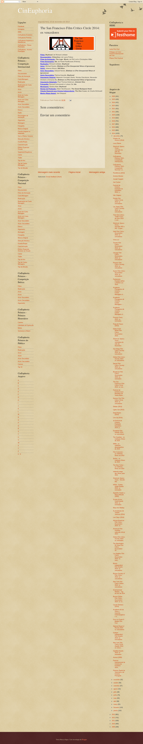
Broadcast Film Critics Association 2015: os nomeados (118, 375)
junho (115, 695)
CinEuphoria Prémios (25, 38)
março (116, 704)
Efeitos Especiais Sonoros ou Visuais (24, 250)
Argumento (21, 120)
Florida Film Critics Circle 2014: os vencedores (118, 201)
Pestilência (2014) (119, 173)
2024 (113, 102)
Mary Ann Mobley (118, 508)
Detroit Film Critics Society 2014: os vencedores (118, 366)
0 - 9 (19, 454)
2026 (113, 96)
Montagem (21, 123)
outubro (116, 683)
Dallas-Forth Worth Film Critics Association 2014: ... (117, 332)
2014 (113, 133)
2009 (113, 727)
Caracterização (23, 145)
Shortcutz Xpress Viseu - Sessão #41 (119, 479)
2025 (113, 99)
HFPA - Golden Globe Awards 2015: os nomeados (118, 487)
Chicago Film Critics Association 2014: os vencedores (117, 256)
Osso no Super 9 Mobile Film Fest (118, 621)
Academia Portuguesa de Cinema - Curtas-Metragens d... (118, 291)
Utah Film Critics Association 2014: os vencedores (118, 234)
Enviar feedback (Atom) (54, 177)
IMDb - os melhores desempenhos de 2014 (118, 446)
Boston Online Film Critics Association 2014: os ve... (118, 599)
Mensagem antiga (97, 172)
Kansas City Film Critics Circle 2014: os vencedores (118, 400)
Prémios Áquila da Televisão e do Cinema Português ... (119, 673)
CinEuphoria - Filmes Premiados (24, 46)
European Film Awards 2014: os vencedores (118, 432)
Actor (19, 89)
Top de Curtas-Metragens (22, 164)
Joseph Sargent (118, 179)
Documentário (22, 73)
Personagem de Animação (23, 116)
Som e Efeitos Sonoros (25, 136)
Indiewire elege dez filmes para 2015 (119, 473)
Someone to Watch (24, 331)
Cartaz (20, 155)
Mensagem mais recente (49, 172)
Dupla (20, 113)
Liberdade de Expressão (26, 325)
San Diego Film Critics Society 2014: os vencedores (118, 351)
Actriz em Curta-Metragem (23, 100)
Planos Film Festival (116, 58)
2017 (113, 124)
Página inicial (74, 172)
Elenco (20, 110)
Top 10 (20, 367)
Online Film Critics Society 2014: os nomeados (119, 538)
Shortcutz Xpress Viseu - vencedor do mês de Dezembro (118, 150)
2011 (113, 720)
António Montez (118, 176)
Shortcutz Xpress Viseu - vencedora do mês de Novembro (118, 342)
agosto (116, 689)
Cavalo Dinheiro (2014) (118, 605)
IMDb (19, 32)
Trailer (20, 158)
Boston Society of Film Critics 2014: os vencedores (119, 576)
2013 (113, 714)
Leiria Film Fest (114, 49)
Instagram (21, 29)
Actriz (20, 92)
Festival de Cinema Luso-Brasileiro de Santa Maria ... (118, 392)
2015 (113, 130)
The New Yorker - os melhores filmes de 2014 (118, 466)
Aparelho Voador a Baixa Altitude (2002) (119, 494)
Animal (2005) (117, 657)
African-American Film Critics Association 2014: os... (118, 523)
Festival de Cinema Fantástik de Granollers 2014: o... (118, 188)
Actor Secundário (23, 104)
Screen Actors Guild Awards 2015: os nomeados (118, 502)
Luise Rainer (117, 143)
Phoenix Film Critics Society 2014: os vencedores (118, 265)
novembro (117, 679)
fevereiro (117, 707)
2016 (113, 127)
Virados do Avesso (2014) (118, 139)
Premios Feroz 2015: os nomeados (118, 319)
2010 (113, 724)
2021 (113, 112)
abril (115, 701)
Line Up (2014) (117, 417)
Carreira (20, 322)
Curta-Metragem (23, 79)
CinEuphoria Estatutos (25, 35)
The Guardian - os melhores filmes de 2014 (119, 438)
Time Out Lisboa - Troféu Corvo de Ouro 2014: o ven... (119, 217)
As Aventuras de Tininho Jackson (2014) (119, 512)
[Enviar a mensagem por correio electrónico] (70, 100)
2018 (113, 121)
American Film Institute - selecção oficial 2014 (119, 531)
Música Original (23, 129)
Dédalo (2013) (117, 406)
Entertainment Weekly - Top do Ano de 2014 (119, 591)
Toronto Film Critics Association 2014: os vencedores (117, 246)
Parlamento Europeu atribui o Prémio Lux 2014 (118, 281)
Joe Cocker (116, 182)
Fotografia (21, 126)
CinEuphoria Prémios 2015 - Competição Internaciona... (119, 159)
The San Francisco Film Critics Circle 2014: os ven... (118, 384)
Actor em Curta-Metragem (23, 96)
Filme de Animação (24, 76)
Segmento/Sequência (25, 152)
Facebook (21, 26)
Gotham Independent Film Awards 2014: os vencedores (118, 636)
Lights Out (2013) (118, 410)
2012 (113, 717)
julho (115, 692)
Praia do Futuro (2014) (118, 325)
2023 (113, 105)
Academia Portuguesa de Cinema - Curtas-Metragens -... (118, 301)
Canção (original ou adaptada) (24, 132)
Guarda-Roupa (22, 142)
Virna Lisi (116, 240)
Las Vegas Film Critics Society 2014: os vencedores (118, 209)
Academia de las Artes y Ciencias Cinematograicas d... (119, 613)
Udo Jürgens (117, 195)
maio (115, 698)
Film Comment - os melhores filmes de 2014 (118, 453)
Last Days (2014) (118, 517)
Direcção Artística (23, 139)
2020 (113, 115)
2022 (113, 108)
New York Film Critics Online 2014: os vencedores (118, 584)
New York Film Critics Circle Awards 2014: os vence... (118, 645)
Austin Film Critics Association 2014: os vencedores (119, 273)
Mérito (20, 328)
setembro (117, 686)
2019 (113, 118)
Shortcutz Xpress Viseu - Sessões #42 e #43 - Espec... (118, 225)
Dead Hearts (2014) (117, 413)
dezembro (117, 136)
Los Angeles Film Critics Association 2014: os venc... (118, 557)
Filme (19, 70)
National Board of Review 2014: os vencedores (118, 627)
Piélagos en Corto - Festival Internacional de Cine (116, 53)
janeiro (116, 710)
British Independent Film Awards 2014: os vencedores (118, 567)
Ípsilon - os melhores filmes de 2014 (119, 460)
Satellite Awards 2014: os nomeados (118, 652)
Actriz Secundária (23, 107)
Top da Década (23, 168)
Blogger (84, 739)
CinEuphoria (35, 10)
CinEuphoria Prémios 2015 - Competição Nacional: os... (119, 167)
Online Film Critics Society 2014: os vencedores (119, 358)
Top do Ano (21, 160)
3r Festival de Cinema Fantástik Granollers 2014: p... (117, 424)
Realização (21, 82)
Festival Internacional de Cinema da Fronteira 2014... (119, 664)
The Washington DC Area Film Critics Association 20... (118, 547)
